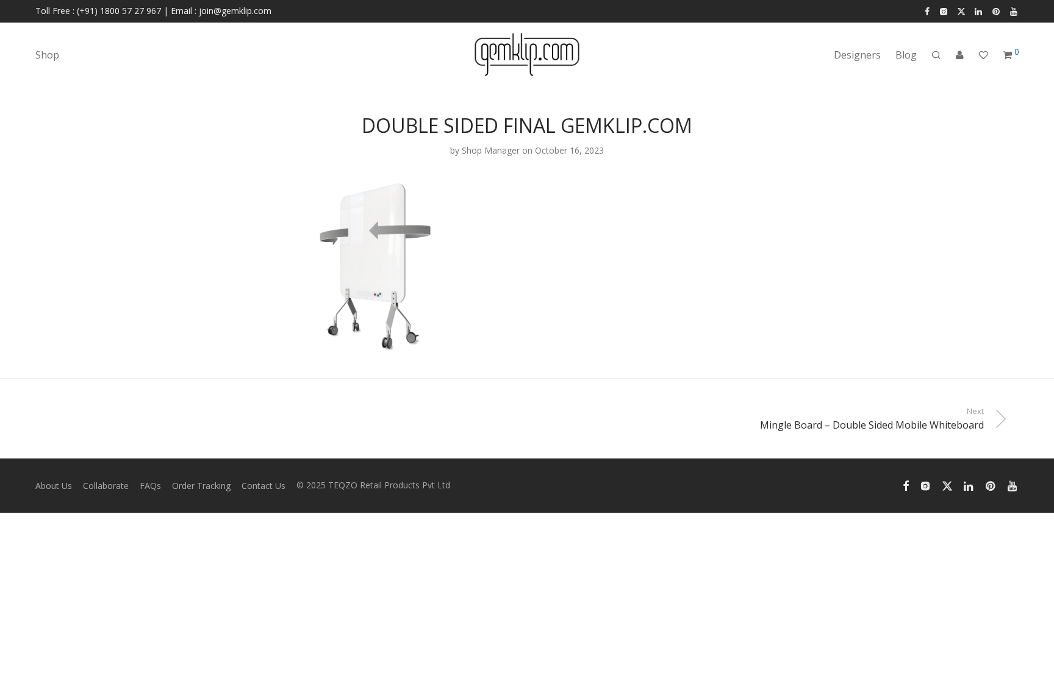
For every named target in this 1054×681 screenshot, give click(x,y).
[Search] (936, 55)
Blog (906, 55)
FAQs (150, 485)
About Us (53, 485)
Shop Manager (491, 150)
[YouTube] (1014, 10)
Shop (47, 55)
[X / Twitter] (961, 10)
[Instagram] (943, 10)
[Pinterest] (996, 10)
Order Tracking (201, 485)
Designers (857, 55)
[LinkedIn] (979, 10)
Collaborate (106, 485)
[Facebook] (927, 10)
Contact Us (263, 485)
